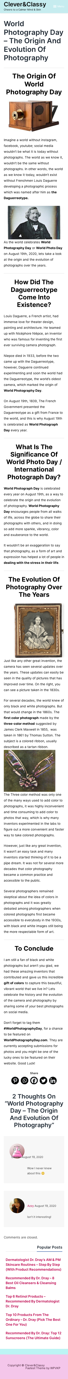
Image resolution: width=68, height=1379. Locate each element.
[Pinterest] (15, 1080)
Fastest (30, 1368)
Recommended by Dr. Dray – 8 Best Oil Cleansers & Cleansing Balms (31, 1283)
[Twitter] (43, 1080)
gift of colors (14, 983)
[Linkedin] (53, 1080)
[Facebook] (34, 1080)
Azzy (30, 1206)
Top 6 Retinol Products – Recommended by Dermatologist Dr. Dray (33, 1301)
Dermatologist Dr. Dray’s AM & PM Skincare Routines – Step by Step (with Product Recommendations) (33, 1264)
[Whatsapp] (24, 1080)
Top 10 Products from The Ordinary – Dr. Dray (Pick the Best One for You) (33, 1319)
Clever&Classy (25, 4)
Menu (60, 6)
